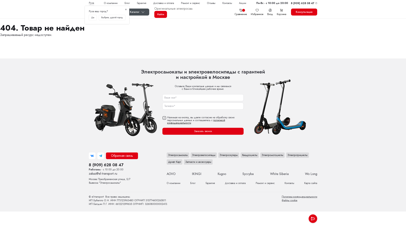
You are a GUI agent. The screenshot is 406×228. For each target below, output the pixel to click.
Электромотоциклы (272, 155)
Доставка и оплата (163, 3)
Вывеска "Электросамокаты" (109, 181)
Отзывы (211, 3)
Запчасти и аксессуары (198, 162)
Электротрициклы (298, 155)
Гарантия (141, 3)
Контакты (227, 3)
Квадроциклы (249, 155)
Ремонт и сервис (190, 3)
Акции (242, 3)
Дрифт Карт (174, 162)
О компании (111, 3)
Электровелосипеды (203, 155)
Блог (127, 3)
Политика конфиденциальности (299, 197)
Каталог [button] (134, 12)
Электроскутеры (229, 155)
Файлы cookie (289, 200)
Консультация (304, 12)
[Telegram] (100, 155)
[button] (272, 3)
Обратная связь (122, 155)
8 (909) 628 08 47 (106, 165)
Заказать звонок (203, 131)
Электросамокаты (178, 155)
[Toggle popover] (313, 218)
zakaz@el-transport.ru (103, 173)
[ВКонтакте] (92, 155)
